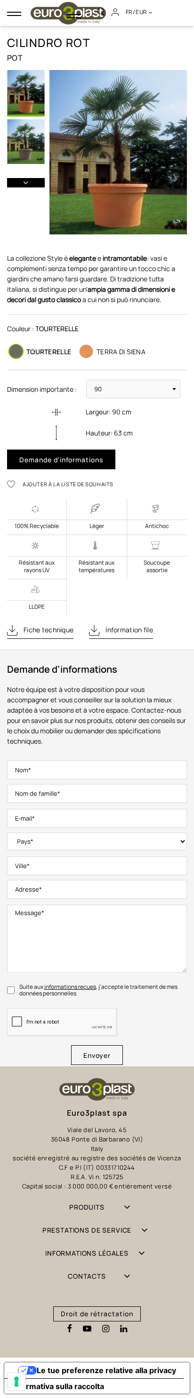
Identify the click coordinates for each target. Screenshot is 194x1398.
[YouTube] (87, 1328)
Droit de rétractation (97, 1313)
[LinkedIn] (123, 1328)
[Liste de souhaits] (14, 484)
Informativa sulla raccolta (58, 1386)
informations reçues (70, 987)
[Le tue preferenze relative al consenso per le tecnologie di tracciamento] (16, 1381)
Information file (128, 629)
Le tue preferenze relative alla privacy (106, 1370)
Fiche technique (47, 629)
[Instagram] (105, 1328)
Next (26, 182)
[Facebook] (69, 1328)
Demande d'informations (61, 459)
